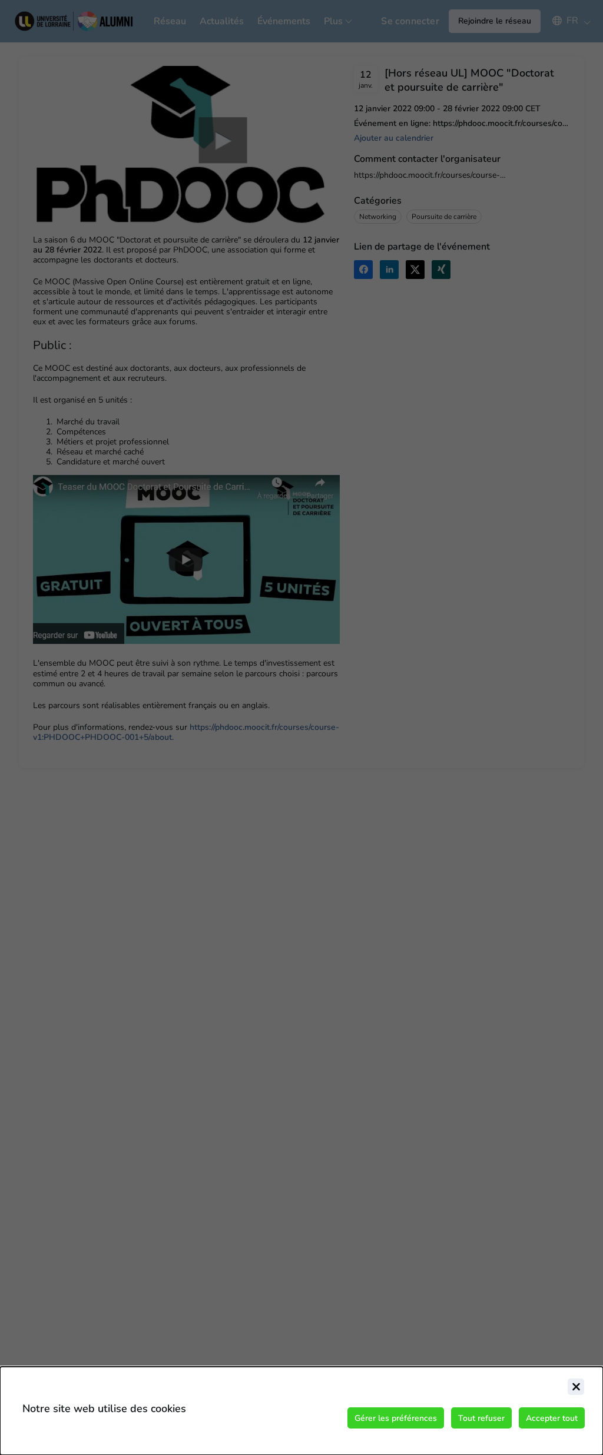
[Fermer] (576, 1386)
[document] (301, 1411)
